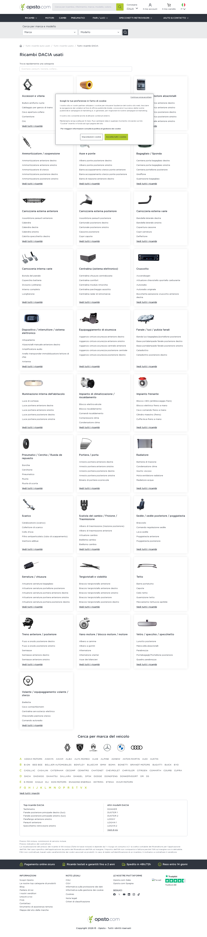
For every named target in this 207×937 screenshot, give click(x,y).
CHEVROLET (113, 771)
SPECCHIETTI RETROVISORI (134, 18)
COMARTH (155, 771)
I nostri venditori (28, 893)
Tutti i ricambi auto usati (37, 46)
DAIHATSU (52, 776)
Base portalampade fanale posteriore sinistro (159, 346)
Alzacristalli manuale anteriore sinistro (155, 121)
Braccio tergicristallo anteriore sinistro (98, 593)
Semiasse (27, 650)
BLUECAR (92, 765)
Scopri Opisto (27, 880)
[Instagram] (134, 895)
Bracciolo (141, 523)
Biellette (26, 702)
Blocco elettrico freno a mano (151, 406)
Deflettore (141, 236)
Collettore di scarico (32, 527)
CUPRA (178, 771)
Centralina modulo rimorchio (93, 285)
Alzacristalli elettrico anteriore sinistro (155, 108)
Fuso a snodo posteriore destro (38, 641)
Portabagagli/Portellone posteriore (154, 655)
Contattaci (25, 903)
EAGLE (39, 782)
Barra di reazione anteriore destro (96, 179)
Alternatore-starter (89, 655)
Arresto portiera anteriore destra (96, 462)
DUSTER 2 (112, 816)
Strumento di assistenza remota (36, 907)
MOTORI (49, 18)
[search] (120, 7)
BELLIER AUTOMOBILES (58, 765)
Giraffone (141, 174)
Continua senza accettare (141, 97)
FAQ (22, 900)
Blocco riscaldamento (90, 409)
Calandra (26, 223)
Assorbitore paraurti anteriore (37, 218)
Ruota (25, 479)
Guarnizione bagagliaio (148, 179)
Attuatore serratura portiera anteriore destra (45, 593)
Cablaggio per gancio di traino (37, 108)
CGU (68, 880)
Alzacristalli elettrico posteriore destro (156, 112)
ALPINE (105, 759)
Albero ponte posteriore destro (95, 161)
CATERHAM (56, 771)
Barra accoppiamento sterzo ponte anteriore (102, 170)
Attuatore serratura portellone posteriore (43, 588)
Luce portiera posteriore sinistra (38, 419)
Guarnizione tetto (145, 597)
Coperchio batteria (31, 280)
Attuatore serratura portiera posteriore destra (46, 602)
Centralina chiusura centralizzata (95, 276)
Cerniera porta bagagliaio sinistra (153, 165)
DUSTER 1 (112, 813)
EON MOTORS (58, 782)
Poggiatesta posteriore (148, 541)
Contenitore (28, 117)
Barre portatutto (145, 584)
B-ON (27, 765)
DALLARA (65, 776)
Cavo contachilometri (33, 707)
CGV (68, 883)
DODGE (98, 776)
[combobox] (88, 7)
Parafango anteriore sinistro (37, 819)
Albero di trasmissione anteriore (95, 531)
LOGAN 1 (112, 823)
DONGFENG (111, 776)
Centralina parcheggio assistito (95, 289)
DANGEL (78, 776)
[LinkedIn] (129, 895)
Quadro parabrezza (146, 660)
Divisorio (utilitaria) (31, 285)
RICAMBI (29, 18)
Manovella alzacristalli (147, 646)
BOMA (112, 765)
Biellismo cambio (88, 544)
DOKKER (112, 809)
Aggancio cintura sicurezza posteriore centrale (103, 350)
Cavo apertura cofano (33, 112)
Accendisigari (143, 276)
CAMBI (62, 18)
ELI (47, 782)
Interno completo (31, 289)
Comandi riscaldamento (91, 413)
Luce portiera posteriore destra (38, 415)
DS (147, 776)
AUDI (145, 759)
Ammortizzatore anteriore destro (39, 161)
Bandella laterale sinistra (148, 223)
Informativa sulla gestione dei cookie (85, 890)
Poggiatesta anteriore (147, 536)
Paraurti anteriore (32, 823)
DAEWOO (38, 776)
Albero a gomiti (87, 646)
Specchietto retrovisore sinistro (39, 826)
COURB (168, 771)
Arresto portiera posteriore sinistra (97, 476)
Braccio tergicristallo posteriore (95, 597)
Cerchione (27, 470)
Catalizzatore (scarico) (33, 523)
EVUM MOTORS (124, 782)
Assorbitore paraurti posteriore (95, 218)
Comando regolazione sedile (151, 527)
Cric (24, 121)
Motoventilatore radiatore (149, 476)
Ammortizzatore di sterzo (35, 170)
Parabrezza (142, 650)
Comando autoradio (32, 720)
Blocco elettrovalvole (90, 404)
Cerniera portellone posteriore (152, 170)
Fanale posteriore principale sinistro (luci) (44, 816)
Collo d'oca (27, 532)
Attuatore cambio (88, 535)
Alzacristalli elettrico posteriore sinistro (156, 117)
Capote (140, 588)
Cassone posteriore (89, 232)
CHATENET (97, 771)
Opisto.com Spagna (123, 883)
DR (142, 776)
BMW (103, 765)
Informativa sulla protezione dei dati (84, 887)
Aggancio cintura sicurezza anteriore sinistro (102, 341)
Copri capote (86, 236)
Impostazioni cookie (91, 137)
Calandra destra (30, 227)
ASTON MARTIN (131, 759)
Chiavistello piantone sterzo (36, 716)
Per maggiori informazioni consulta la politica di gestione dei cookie (91, 129)
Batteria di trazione (146, 462)
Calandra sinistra (30, 232)
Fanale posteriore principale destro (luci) (44, 813)
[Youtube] (124, 895)
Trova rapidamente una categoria (37, 64)
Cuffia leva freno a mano (149, 419)
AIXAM (59, 759)
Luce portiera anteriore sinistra (38, 410)
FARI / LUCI (99, 18)
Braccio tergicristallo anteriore (94, 584)
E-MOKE (28, 782)
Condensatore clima (89, 423)
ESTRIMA (98, 782)
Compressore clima (89, 418)
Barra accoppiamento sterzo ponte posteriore (103, 174)
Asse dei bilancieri (88, 660)
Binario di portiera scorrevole (94, 480)
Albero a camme (87, 641)
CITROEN (142, 771)
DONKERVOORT (129, 776)
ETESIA (110, 782)
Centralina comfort (88, 280)
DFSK (88, 776)
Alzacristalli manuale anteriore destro (41, 345)
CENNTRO (83, 771)
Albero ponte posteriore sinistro (95, 165)
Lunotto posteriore (146, 641)
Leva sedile (142, 532)
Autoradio (141, 285)
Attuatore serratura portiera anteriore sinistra (45, 597)
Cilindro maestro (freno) (148, 415)
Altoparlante (28, 340)
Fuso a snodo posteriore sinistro (38, 646)
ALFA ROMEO (82, 759)
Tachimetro (29, 809)
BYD (176, 765)
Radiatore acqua (145, 480)
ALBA (69, 759)
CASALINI (43, 771)
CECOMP (70, 771)
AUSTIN (154, 759)
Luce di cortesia (30, 401)
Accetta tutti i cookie (116, 137)
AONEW (115, 759)
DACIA (27, 776)
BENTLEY (79, 765)
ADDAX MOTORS (33, 759)
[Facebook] (114, 895)
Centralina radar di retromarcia (94, 294)
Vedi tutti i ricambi (32, 126)
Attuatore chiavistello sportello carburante (158, 280)
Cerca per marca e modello (39, 26)
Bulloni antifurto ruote (33, 103)
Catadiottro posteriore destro (151, 355)
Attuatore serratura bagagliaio (37, 584)
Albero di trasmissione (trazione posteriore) (101, 526)
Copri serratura (144, 232)
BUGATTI (157, 765)
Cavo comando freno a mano (151, 410)
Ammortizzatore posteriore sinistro (40, 179)
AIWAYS (49, 759)
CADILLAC (29, 771)
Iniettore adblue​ (30, 541)
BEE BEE (37, 765)
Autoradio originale (146, 289)
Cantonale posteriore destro (93, 223)
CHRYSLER (128, 771)
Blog (22, 887)
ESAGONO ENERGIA (80, 782)
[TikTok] (138, 895)
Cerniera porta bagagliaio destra (153, 161)
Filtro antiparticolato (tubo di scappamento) (45, 536)
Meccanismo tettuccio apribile (151, 602)
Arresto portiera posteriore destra (96, 471)
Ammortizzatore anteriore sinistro (39, 165)
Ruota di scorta (30, 483)
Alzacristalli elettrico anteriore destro (155, 103)
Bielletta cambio (87, 540)
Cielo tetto (142, 593)
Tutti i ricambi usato (63, 46)
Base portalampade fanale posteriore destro (159, 341)
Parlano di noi (26, 890)
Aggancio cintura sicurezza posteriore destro (102, 355)
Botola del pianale (31, 276)
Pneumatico (28, 474)
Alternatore (85, 650)
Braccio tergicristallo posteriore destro (99, 602)
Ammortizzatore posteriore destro (40, 174)
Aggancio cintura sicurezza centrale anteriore (102, 346)
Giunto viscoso (144, 471)
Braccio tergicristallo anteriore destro (98, 588)
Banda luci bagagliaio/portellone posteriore (158, 337)
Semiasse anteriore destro (35, 655)
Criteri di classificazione (78, 902)
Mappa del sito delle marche (34, 910)
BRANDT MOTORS (140, 765)
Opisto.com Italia (122, 880)
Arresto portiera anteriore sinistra (96, 466)
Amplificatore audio (32, 349)
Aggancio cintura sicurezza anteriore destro (101, 337)
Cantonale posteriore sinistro (94, 227)
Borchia (26, 465)
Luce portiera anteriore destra (37, 406)
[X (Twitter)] (119, 895)
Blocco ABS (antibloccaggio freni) (154, 401)
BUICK (168, 765)
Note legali (71, 898)
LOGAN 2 (112, 826)
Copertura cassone (146, 227)
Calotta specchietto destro (36, 236)
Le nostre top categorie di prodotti (38, 883)
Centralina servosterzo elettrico (38, 711)
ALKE (95, 759)
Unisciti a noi (26, 897)
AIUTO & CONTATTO (174, 18)
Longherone (28, 294)
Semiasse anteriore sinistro (36, 660)
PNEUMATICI (78, 18)
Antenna (26, 362)
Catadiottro (142, 350)
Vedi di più (112, 830)
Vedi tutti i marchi (30, 793)
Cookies (70, 894)
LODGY (111, 819)
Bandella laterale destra (148, 218)
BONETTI (123, 765)
